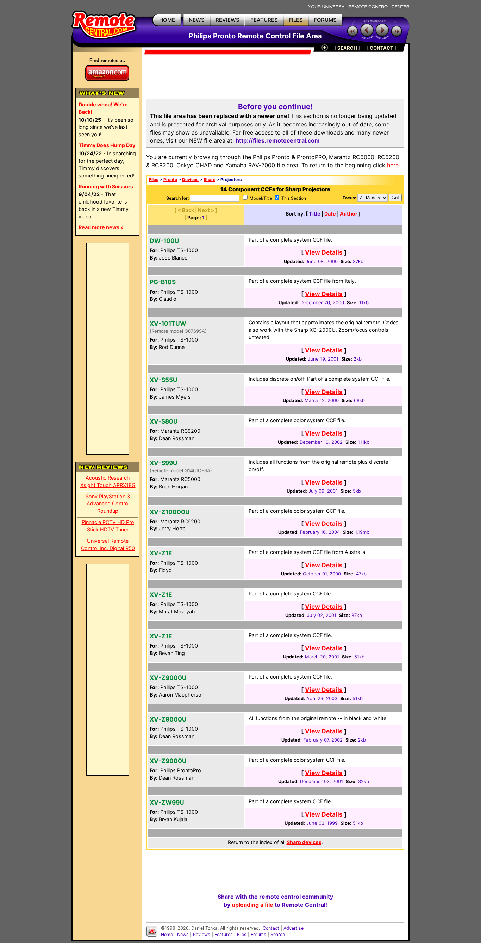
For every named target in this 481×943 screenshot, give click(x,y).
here (393, 165)
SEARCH (347, 48)
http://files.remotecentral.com (278, 140)
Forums (258, 934)
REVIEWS (227, 20)
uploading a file (252, 904)
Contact (271, 928)
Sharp (209, 179)
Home (167, 934)
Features (223, 934)
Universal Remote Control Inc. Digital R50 (108, 544)
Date (330, 214)
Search (277, 934)
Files (153, 179)
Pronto (170, 179)
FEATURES (264, 20)
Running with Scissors (106, 186)
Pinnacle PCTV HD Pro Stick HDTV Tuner (108, 525)
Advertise (293, 928)
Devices (190, 179)
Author (348, 214)
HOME (167, 20)
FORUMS (325, 20)
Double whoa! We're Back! (103, 108)
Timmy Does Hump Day (107, 145)
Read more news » (101, 227)
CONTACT (381, 48)
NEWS (197, 20)
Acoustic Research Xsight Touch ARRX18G (108, 481)
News (183, 934)
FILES (296, 20)
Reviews (201, 934)
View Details (324, 252)
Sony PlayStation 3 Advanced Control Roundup (108, 503)
